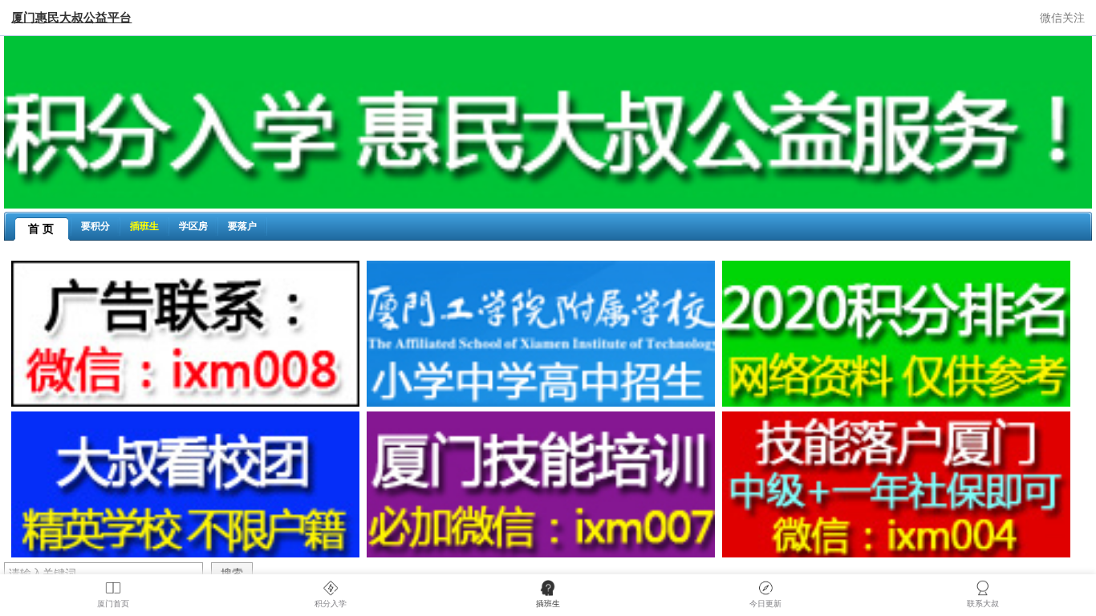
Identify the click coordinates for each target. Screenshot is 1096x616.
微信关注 (1062, 17)
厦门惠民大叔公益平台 (71, 17)
